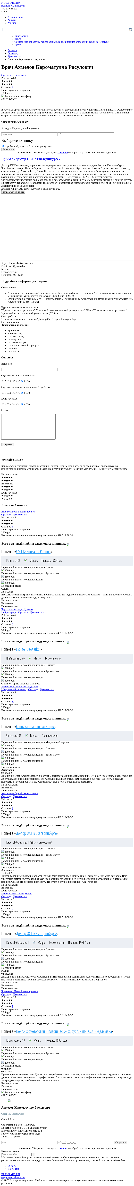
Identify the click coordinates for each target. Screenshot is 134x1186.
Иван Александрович (19, 991)
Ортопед (6, 75)
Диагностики (15, 17)
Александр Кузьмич (17, 609)
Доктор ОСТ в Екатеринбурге (36, 833)
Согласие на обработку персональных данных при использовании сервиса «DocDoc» (62, 41)
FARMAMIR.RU (13, 4)
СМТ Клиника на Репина (33, 551)
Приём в (30, 159)
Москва (12, 23)
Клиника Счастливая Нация (35, 726)
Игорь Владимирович (18, 511)
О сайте (12, 1165)
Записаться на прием (13, 192)
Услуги (12, 20)
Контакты (13, 1168)
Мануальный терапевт (13, 689)
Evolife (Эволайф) (28, 649)
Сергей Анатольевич (19, 793)
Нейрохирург (8, 612)
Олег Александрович (19, 686)
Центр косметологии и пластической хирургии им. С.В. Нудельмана (64, 1031)
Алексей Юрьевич (16, 893)
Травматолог (19, 75)
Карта (17, 38)
